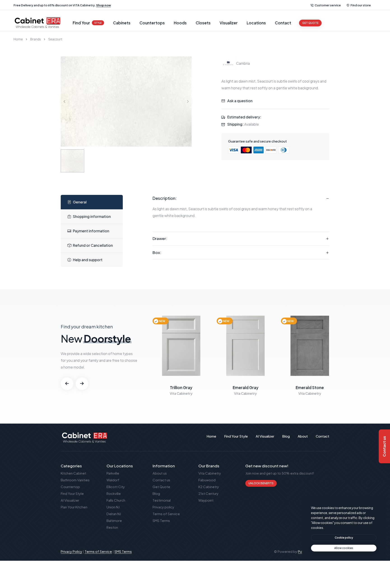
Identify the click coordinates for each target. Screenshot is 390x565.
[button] (67, 383)
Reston (112, 527)
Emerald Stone (310, 387)
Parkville (113, 473)
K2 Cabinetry (208, 486)
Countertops (152, 22)
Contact (283, 22)
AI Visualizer (70, 500)
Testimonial (162, 500)
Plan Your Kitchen (74, 507)
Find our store (361, 5)
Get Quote (161, 486)
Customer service (328, 5)
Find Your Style (72, 493)
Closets (203, 22)
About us (160, 473)
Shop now (103, 5)
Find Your (87, 22)
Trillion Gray (181, 387)
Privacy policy (163, 507)
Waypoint (206, 500)
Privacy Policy (71, 551)
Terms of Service (166, 514)
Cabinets (121, 22)
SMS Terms (161, 520)
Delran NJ (114, 514)
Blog (156, 493)
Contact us (161, 480)
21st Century (208, 493)
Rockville (114, 493)
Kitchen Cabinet (73, 473)
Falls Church (116, 500)
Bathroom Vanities (75, 480)
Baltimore (114, 520)
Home (18, 39)
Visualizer (229, 22)
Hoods (180, 22)
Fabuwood (207, 480)
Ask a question (240, 100)
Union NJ (113, 507)
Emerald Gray (245, 387)
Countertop (70, 486)
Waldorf (113, 480)
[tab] (92, 202)
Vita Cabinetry (209, 473)
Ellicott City (116, 486)
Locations (256, 22)
